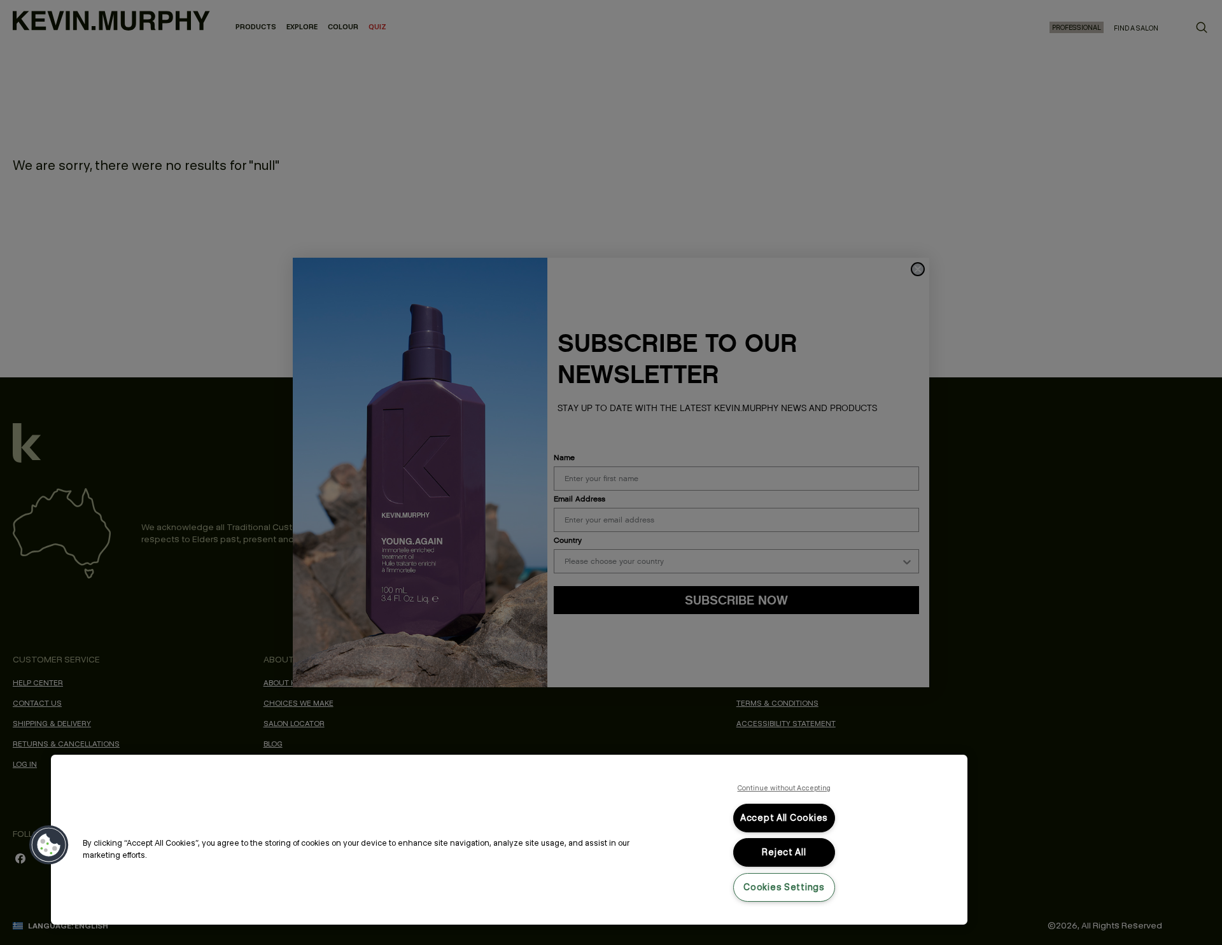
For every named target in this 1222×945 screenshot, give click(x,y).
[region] (509, 840)
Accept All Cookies (784, 817)
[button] (49, 845)
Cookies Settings (784, 887)
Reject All (784, 852)
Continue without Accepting (784, 787)
